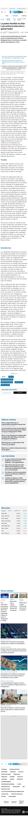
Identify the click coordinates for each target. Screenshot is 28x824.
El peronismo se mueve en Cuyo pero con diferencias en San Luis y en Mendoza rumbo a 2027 (13, 62)
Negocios (4, 776)
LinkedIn (12, 764)
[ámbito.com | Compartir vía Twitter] (23, 32)
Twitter (2, 764)
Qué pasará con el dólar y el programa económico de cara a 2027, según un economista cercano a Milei (13, 675)
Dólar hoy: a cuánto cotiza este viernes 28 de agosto (13, 449)
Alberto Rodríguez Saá (7, 379)
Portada (4, 769)
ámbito (2, 19)
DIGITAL (6, 802)
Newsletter (23, 764)
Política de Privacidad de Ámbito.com (12, 791)
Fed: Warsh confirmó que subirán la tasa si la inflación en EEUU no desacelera (15, 473)
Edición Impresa (6, 781)
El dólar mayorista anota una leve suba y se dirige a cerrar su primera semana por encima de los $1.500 (13, 650)
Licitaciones (12, 796)
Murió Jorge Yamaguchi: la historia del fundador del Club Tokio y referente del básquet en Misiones (13, 437)
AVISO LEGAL (5, 794)
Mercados (17, 774)
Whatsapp (19, 764)
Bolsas (9, 510)
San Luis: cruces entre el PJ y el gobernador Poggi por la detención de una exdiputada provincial (14, 57)
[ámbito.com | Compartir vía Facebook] (22, 32)
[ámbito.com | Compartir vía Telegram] (27, 32)
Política (20, 772)
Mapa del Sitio (5, 789)
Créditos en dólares (21, 8)
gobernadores (18, 382)
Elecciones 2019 (5, 385)
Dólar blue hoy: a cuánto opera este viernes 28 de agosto (12, 443)
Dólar (7, 15)
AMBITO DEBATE (21, 802)
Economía (15, 15)
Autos (19, 784)
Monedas (3, 510)
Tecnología (16, 786)
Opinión (12, 776)
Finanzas (24, 15)
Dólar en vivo (12, 8)
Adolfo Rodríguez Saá (6, 382)
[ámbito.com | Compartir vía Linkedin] (25, 32)
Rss (23, 786)
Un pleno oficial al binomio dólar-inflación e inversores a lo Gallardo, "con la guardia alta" (15, 460)
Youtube (16, 764)
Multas (3, 796)
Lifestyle (20, 776)
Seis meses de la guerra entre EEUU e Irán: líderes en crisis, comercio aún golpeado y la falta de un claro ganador (15, 467)
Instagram (8, 764)
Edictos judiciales (17, 794)
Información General (8, 784)
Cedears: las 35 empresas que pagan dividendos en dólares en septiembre (13, 642)
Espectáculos (5, 786)
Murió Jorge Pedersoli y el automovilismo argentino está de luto (13, 423)
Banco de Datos (6, 774)
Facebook (5, 764)
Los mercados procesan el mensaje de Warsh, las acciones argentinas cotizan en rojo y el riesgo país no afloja (13, 429)
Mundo (12, 779)
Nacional (4, 779)
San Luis (15, 19)
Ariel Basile (5, 32)
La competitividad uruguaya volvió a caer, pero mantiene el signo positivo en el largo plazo (13, 684)
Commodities (17, 510)
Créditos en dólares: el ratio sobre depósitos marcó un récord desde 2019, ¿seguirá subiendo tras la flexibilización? (15, 480)
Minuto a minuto (4, 600)
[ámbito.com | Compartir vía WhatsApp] (20, 32)
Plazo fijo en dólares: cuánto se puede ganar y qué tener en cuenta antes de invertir (13, 709)
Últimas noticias (14, 769)
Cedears (25, 510)
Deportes (20, 779)
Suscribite (20, 392)
